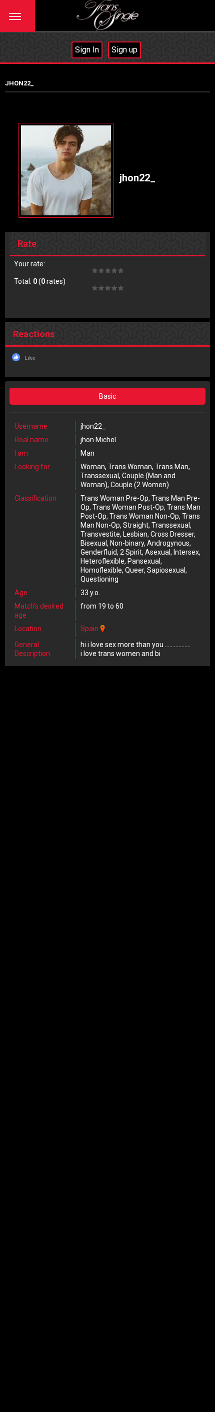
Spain (89, 629)
